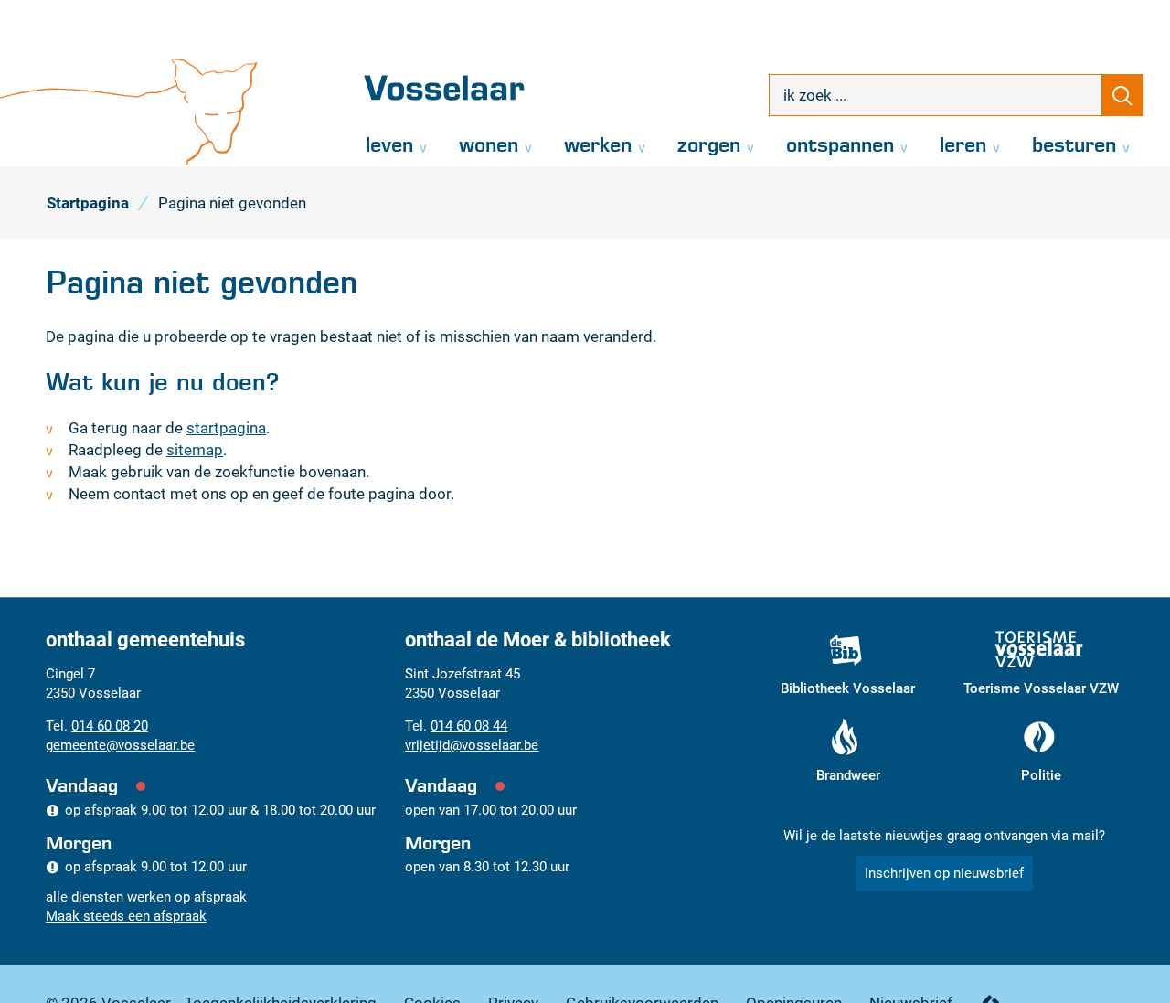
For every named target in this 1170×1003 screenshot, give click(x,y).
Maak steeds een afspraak (126, 916)
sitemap (194, 450)
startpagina (226, 428)
